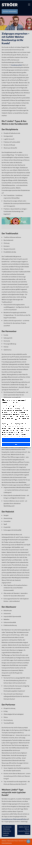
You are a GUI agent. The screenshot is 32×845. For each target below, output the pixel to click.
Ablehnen (16, 444)
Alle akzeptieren (16, 440)
